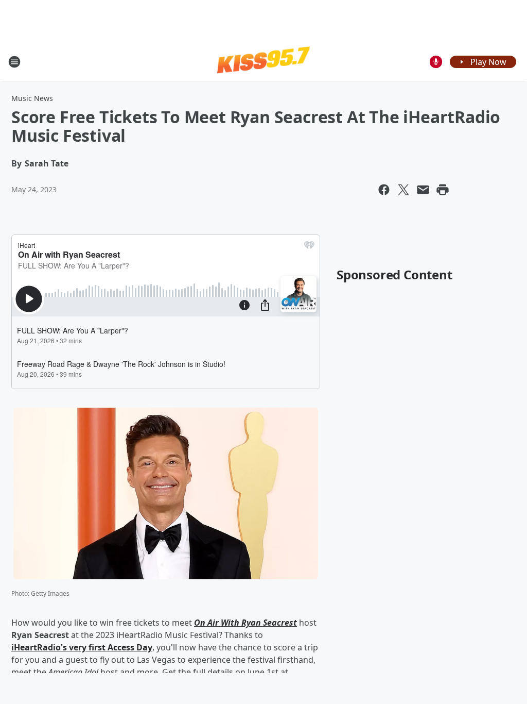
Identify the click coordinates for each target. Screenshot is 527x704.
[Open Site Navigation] (14, 62)
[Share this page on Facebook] (384, 189)
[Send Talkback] (436, 62)
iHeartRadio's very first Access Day (81, 647)
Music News (32, 98)
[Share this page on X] (403, 189)
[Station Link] (263, 61)
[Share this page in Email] (423, 189)
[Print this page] (442, 189)
